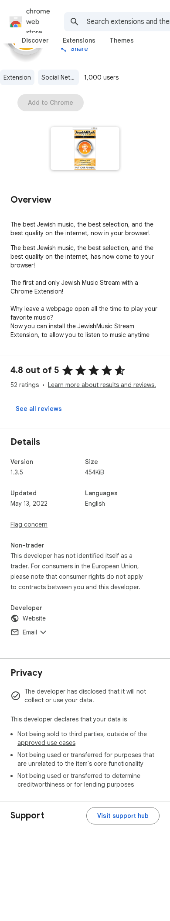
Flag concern (29, 524)
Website (34, 618)
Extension (17, 77)
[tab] (35, 40)
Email (30, 632)
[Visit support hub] (123, 815)
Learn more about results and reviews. (102, 385)
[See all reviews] (38, 408)
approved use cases (46, 743)
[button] (85, 149)
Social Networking (60, 77)
